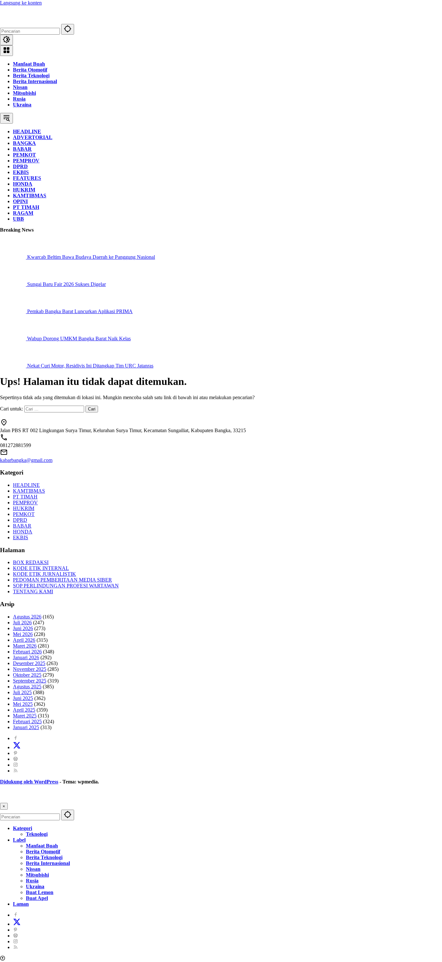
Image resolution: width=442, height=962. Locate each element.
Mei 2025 (23, 704)
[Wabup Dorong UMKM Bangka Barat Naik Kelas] (13, 338)
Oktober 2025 (27, 675)
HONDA (22, 531)
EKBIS (20, 537)
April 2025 (24, 710)
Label (19, 840)
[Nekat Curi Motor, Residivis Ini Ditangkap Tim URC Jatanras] (13, 365)
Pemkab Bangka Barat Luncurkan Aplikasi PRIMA (80, 311)
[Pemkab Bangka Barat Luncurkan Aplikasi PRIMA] (13, 311)
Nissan (20, 87)
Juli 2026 (22, 622)
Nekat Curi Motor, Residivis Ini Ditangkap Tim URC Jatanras (90, 365)
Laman (21, 904)
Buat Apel (37, 898)
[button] (67, 29)
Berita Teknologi (31, 75)
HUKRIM (23, 508)
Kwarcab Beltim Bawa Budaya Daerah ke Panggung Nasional (91, 257)
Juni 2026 (23, 628)
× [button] (4, 806)
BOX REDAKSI (31, 562)
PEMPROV (25, 502)
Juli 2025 (22, 692)
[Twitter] (17, 747)
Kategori (22, 828)
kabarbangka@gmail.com (26, 460)
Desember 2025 (29, 663)
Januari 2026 (26, 657)
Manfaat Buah (29, 64)
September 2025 (29, 680)
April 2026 (24, 640)
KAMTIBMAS (29, 491)
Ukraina (22, 104)
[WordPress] (15, 759)
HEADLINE (26, 485)
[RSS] (15, 770)
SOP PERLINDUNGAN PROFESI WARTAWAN (66, 585)
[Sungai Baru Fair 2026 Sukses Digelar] (13, 284)
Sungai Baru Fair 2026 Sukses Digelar (66, 284)
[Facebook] (15, 738)
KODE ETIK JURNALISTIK (44, 574)
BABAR (22, 526)
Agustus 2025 (27, 686)
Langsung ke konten (21, 2)
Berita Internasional (35, 81)
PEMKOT (24, 514)
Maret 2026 (25, 646)
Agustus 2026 (27, 616)
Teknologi (37, 834)
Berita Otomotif (30, 69)
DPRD (20, 520)
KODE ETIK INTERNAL (41, 568)
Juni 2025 (23, 698)
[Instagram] (15, 765)
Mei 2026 (23, 634)
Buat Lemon (39, 892)
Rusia (19, 99)
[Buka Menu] (6, 50)
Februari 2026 (27, 651)
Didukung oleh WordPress (29, 781)
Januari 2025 (26, 727)
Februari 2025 (27, 721)
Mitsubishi (24, 93)
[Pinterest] (15, 753)
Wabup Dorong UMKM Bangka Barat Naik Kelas (79, 338)
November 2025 (29, 669)
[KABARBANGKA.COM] (40, 21)
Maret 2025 (25, 715)
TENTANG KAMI (33, 591)
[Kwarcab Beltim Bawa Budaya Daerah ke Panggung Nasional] (13, 257)
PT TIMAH (25, 496)
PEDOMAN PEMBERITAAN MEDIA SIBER (62, 580)
